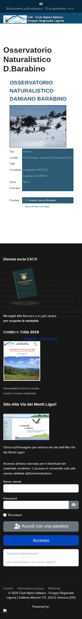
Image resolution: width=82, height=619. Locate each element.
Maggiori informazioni (41, 339)
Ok (5, 332)
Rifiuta (19, 332)
